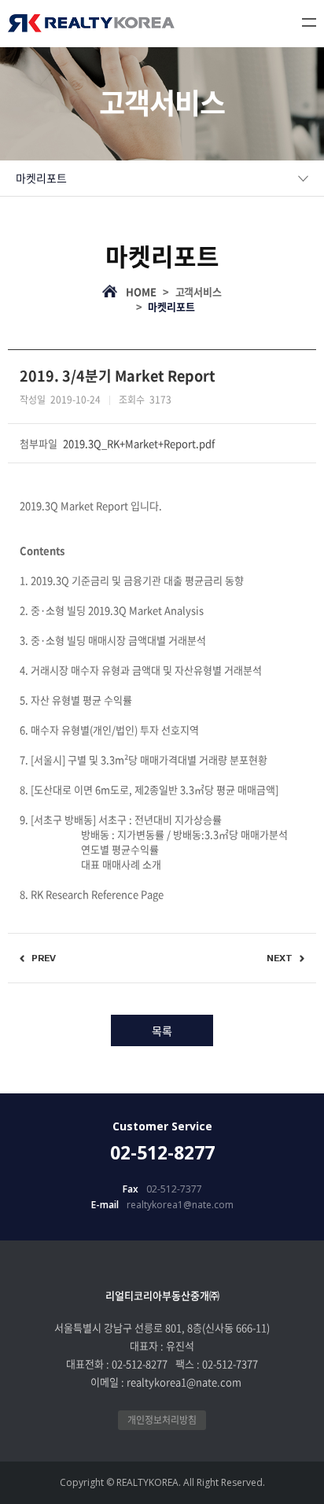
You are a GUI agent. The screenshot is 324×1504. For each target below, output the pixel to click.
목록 (162, 1030)
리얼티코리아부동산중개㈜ (91, 23)
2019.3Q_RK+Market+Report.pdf (139, 443)
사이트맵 (309, 22)
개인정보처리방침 (162, 1420)
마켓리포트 (41, 178)
